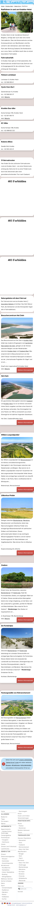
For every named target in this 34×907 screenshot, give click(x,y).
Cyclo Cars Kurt (7, 87)
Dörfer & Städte (6, 881)
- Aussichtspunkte (7, 863)
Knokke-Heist (28, 340)
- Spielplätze (5, 870)
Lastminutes (5, 849)
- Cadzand (21, 845)
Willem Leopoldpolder (10, 435)
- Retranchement (23, 847)
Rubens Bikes (7, 142)
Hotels (3, 844)
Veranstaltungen (23, 818)
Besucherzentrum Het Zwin (12, 315)
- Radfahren (5, 890)
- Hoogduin (4, 840)
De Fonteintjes (7, 626)
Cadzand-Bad (24, 351)
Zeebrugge (16, 593)
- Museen (4, 859)
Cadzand (29, 401)
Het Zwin (5, 376)
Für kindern (4, 821)
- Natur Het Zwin (23, 849)
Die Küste (21, 860)
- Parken (20, 826)
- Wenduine (21, 869)
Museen (8, 765)
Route (20, 823)
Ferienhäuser (5, 837)
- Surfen (4, 899)
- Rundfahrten (5, 868)
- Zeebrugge (22, 865)
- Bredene (21, 874)
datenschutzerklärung (27, 903)
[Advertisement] (17, 102)
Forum (20, 832)
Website (7, 97)
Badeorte (4, 817)
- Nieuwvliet (22, 840)
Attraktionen (16, 765)
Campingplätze (6, 835)
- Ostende (21, 876)
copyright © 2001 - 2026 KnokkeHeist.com (16, 905)
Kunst (20, 813)
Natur (3, 883)
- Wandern (4, 892)
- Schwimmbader (6, 888)
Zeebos (4, 565)
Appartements (6, 829)
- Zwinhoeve (5, 842)
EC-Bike (4, 123)
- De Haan (21, 871)
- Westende (21, 880)
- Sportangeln (22, 811)
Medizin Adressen (24, 830)
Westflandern (22, 851)
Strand (3, 854)
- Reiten (3, 894)
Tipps (3, 819)
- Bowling (4, 874)
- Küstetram (22, 828)
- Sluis (20, 842)
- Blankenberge (23, 867)
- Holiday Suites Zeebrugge (6, 832)
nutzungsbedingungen (16, 903)
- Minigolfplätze (6, 876)
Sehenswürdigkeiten (8, 856)
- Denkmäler (5, 861)
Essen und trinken (24, 816)
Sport (3, 885)
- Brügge (21, 854)
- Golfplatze (5, 897)
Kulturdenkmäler (26, 765)
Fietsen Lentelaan (8, 75)
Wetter (3, 823)
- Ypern (20, 858)
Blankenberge (17, 520)
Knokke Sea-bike (8, 108)
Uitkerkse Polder (8, 495)
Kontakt (20, 891)
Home (3, 811)
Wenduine (26, 520)
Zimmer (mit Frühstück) (8, 846)
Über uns (21, 886)
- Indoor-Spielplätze (7, 872)
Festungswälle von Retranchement (15, 693)
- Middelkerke (22, 878)
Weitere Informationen (25, 370)
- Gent (20, 856)
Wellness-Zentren (7, 879)
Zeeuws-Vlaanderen (24, 838)
